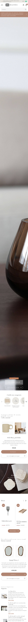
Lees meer (11, 600)
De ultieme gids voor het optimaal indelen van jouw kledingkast (16, 616)
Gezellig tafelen (12, 591)
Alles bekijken (13, 531)
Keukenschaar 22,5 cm (6, 521)
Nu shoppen (13, 451)
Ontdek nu (13, 574)
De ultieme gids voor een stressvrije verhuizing (16, 603)
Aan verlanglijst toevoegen (13, 456)
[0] (26, 4)
